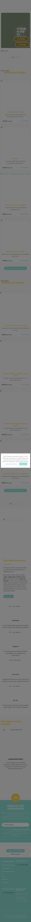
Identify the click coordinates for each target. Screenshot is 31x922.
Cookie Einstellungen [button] (11, 464)
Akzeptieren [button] (23, 464)
